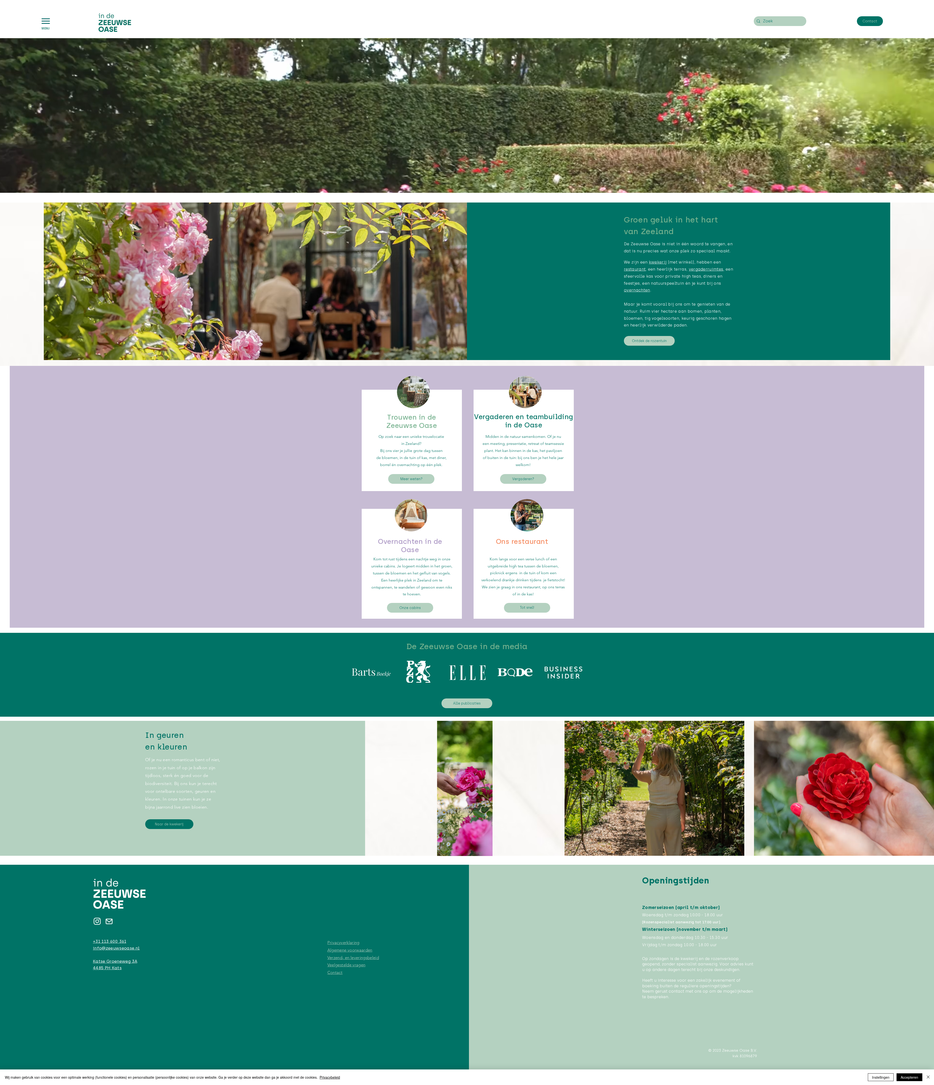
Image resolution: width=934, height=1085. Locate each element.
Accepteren (909, 1077)
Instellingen (880, 1077)
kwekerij (658, 262)
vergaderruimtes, (706, 269)
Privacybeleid (330, 1077)
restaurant (635, 269)
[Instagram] (97, 921)
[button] (45, 21)
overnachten (637, 290)
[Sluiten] (928, 1077)
